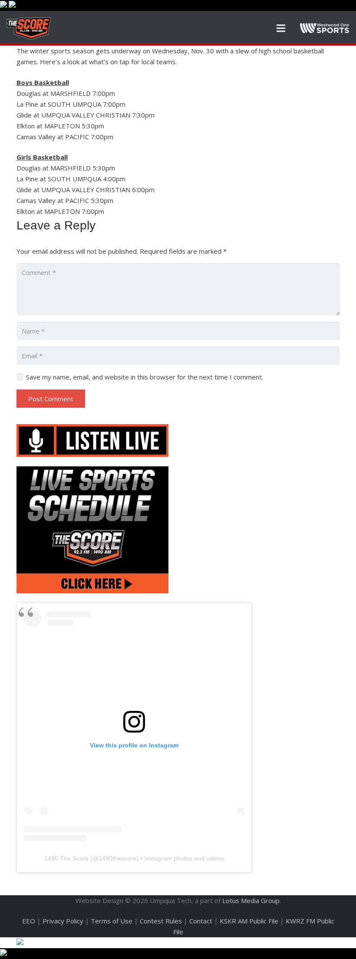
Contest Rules (161, 920)
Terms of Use (111, 920)
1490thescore (117, 858)
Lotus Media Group (251, 900)
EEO (28, 920)
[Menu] (280, 28)
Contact (200, 920)
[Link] (29, 28)
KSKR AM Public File (249, 920)
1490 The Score (66, 858)
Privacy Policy (63, 920)
